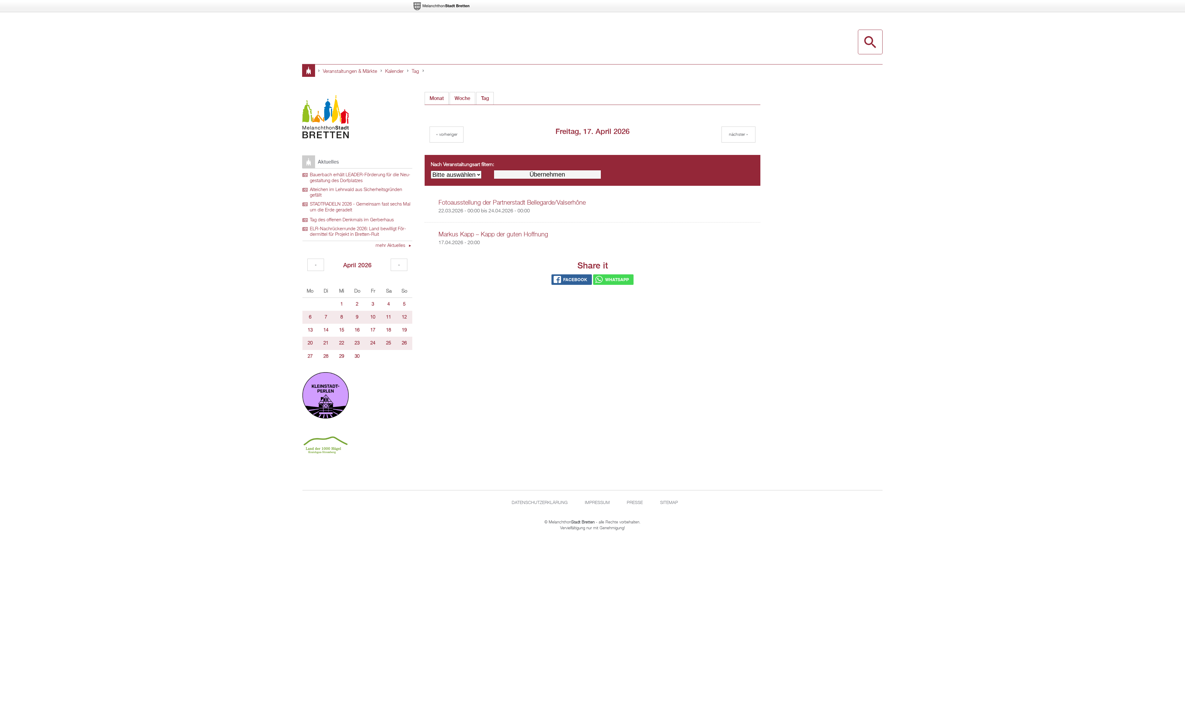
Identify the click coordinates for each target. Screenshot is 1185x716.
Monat (437, 98)
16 (357, 330)
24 (372, 343)
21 (325, 343)
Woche (462, 98)
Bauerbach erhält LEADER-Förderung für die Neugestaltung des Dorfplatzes (360, 178)
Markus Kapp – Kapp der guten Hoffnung (493, 234)
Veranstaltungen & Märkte (350, 71)
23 (357, 343)
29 (341, 356)
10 (372, 317)
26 (404, 343)
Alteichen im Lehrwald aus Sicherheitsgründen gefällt (356, 193)
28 (325, 356)
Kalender (394, 71)
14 (325, 330)
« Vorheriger (446, 134)
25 (388, 343)
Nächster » (738, 134)
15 (341, 330)
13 (310, 330)
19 (404, 330)
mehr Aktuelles (391, 246)
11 (388, 317)
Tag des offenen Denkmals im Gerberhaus (352, 220)
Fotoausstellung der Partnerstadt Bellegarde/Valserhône (512, 203)
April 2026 (357, 264)
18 (388, 330)
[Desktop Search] (870, 42)
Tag (415, 71)
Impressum (597, 503)
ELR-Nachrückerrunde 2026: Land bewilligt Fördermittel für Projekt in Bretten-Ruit (358, 232)
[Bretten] (442, 6)
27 (310, 356)
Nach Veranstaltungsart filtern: (462, 164)
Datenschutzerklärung (540, 503)
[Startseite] (325, 118)
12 (404, 317)
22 (341, 343)
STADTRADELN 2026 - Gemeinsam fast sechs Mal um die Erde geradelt (360, 207)
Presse (635, 503)
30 (357, 356)
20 (310, 343)
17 (372, 330)
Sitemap (669, 503)
